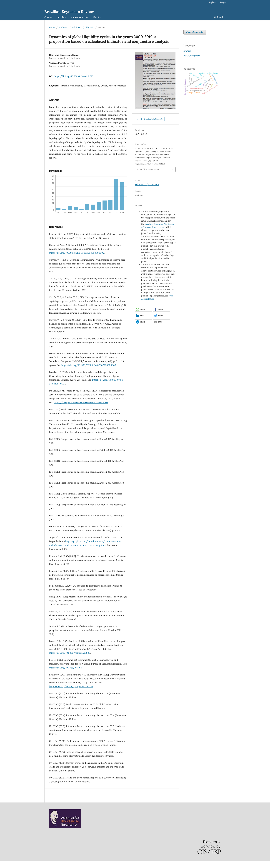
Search (219, 17)
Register (213, 2)
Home (52, 27)
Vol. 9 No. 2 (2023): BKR (83, 27)
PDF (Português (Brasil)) (150, 119)
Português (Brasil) (192, 55)
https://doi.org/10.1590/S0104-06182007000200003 (88, 365)
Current (48, 17)
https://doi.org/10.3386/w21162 (65, 667)
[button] (143, 309)
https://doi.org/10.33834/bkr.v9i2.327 (74, 76)
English (187, 50)
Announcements (79, 17)
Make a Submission (195, 32)
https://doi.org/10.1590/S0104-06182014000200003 (81, 402)
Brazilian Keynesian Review (69, 11)
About (96, 17)
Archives (62, 17)
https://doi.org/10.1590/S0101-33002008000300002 (76, 252)
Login (223, 2)
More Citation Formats (148, 169)
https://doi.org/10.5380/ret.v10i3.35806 (69, 652)
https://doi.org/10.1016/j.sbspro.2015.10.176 (71, 686)
